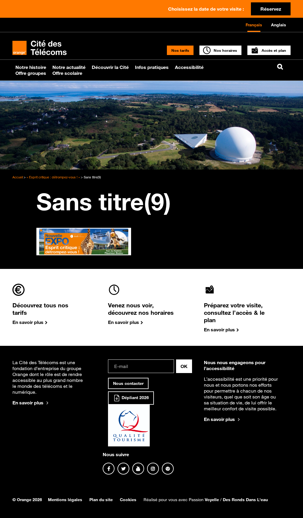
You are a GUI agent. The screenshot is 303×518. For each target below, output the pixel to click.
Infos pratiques (152, 67)
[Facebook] (109, 469)
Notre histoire (30, 67)
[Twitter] (123, 469)
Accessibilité (189, 67)
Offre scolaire (67, 73)
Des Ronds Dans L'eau (245, 499)
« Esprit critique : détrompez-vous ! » (53, 177)
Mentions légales (65, 499)
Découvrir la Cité (110, 67)
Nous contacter (128, 383)
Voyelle (212, 499)
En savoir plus (27, 403)
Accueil (17, 177)
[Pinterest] (168, 469)
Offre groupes (30, 73)
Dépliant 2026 (134, 397)
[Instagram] (153, 469)
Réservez (270, 9)
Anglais (278, 25)
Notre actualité (69, 67)
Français (254, 25)
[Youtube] (138, 469)
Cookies (128, 499)
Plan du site (101, 499)
